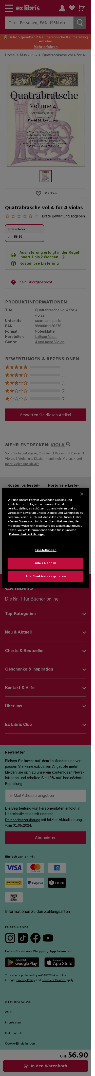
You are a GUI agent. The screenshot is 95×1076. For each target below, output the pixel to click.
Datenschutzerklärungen (27, 534)
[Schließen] (81, 493)
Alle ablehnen (45, 563)
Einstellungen (45, 550)
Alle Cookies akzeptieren (46, 576)
